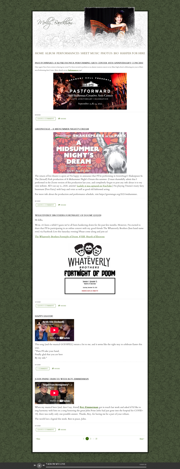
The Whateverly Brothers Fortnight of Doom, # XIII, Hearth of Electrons (70, 236)
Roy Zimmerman (89, 407)
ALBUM (50, 53)
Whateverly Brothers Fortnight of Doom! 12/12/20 (68, 215)
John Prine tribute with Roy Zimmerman (62, 378)
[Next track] (43, 465)
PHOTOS (106, 53)
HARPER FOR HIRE (132, 53)
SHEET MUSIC (90, 53)
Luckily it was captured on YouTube (94, 185)
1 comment (42, 369)
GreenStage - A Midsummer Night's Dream (62, 129)
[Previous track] (35, 465)
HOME (39, 53)
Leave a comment (45, 119)
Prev (38, 439)
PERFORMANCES (67, 53)
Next (141, 439)
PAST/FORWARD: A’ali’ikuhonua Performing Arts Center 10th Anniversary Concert (89, 62)
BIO (116, 53)
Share (63, 119)
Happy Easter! (44, 316)
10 (96, 438)
